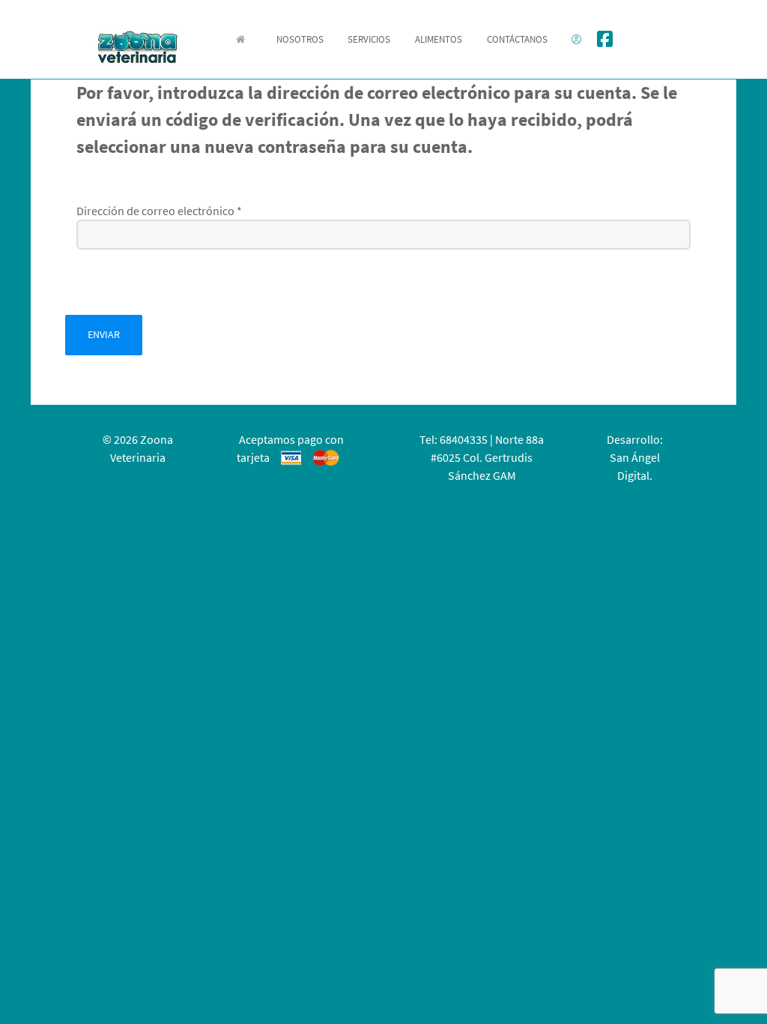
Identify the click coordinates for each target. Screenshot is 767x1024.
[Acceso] (578, 39)
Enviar (104, 334)
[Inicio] (244, 39)
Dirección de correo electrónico (159, 210)
